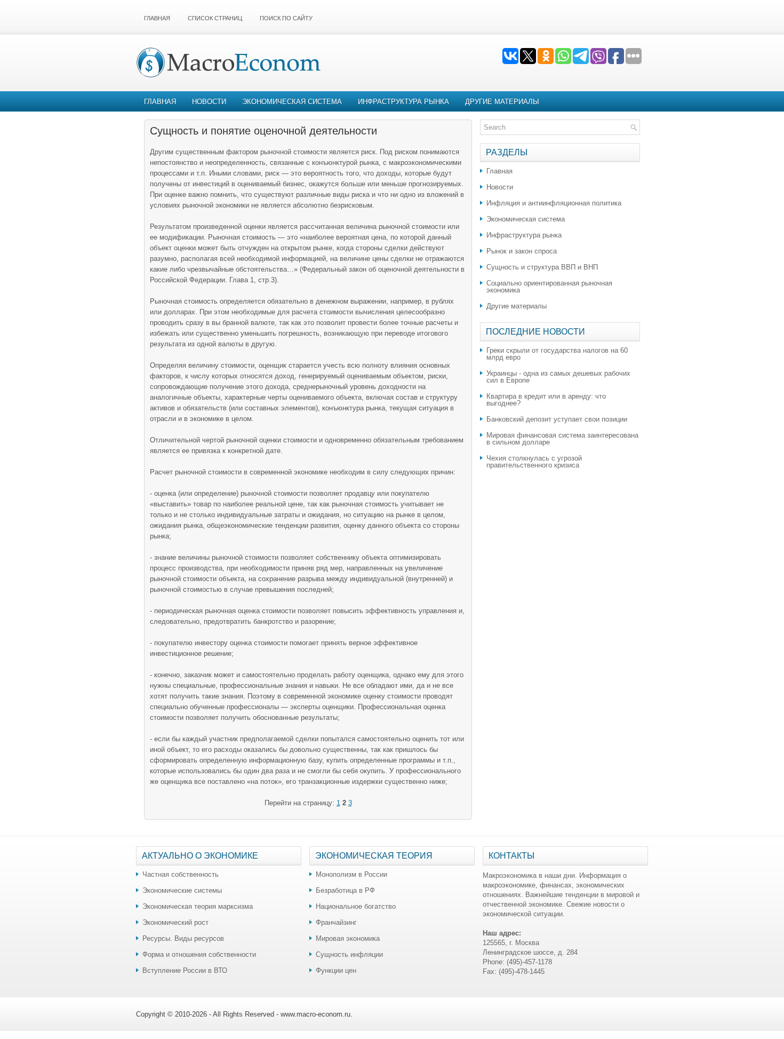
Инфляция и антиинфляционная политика (553, 203)
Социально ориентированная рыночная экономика (549, 286)
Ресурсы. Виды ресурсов (183, 938)
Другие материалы (502, 102)
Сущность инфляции (349, 954)
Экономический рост (175, 922)
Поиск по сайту (286, 18)
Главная (157, 18)
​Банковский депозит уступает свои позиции (556, 419)
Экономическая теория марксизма (197, 906)
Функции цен (336, 970)
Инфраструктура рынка (403, 102)
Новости (209, 102)
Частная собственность (180, 874)
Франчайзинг (336, 922)
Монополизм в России (351, 874)
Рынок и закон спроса (521, 251)
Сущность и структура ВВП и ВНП (542, 267)
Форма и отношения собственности (199, 954)
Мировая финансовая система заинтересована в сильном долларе (562, 438)
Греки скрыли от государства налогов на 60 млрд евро (557, 353)
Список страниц (215, 18)
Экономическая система (292, 102)
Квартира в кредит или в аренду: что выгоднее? (546, 399)
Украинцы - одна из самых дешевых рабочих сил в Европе (558, 376)
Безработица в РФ (345, 890)
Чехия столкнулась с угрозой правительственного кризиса (534, 461)
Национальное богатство (356, 906)
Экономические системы (182, 890)
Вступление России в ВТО (184, 970)
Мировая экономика (348, 938)
